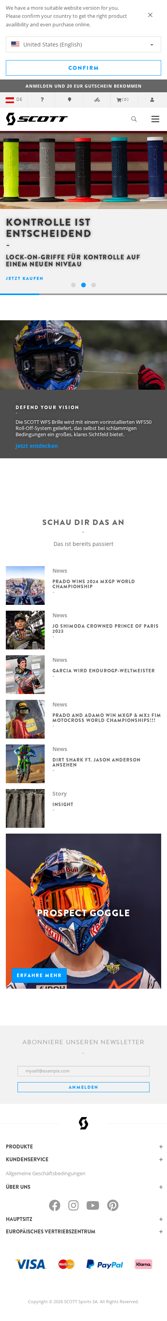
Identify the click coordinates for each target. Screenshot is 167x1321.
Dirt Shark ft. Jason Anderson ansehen (96, 762)
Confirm (83, 68)
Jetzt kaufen (25, 278)
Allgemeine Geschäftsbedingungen (45, 1173)
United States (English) (52, 44)
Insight (62, 804)
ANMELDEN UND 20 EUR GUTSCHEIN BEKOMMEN (84, 86)
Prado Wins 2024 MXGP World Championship (93, 584)
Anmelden (84, 1087)
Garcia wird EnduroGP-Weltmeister (103, 670)
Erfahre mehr (39, 975)
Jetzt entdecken (37, 445)
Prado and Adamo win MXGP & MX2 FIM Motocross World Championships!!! (106, 718)
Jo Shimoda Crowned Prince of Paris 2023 (105, 629)
